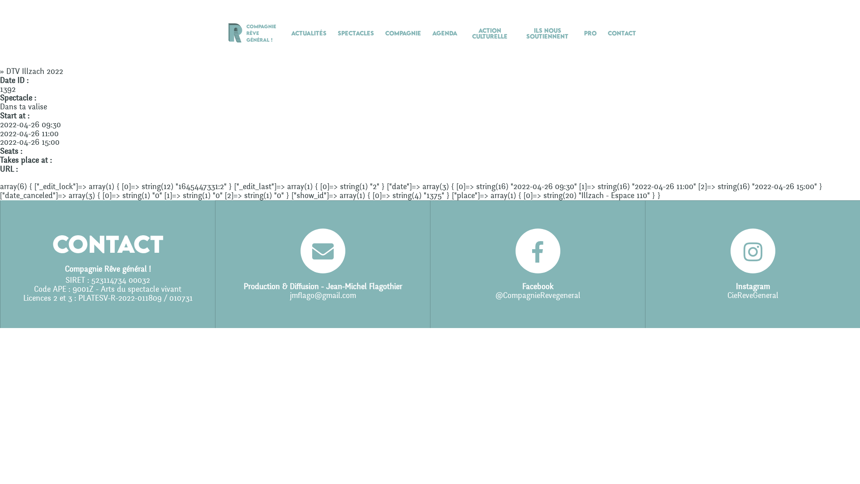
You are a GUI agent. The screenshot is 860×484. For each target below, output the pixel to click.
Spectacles (356, 33)
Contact (622, 33)
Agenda (444, 33)
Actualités (309, 33)
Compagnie (403, 33)
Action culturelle (489, 33)
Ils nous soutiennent (547, 33)
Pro (590, 33)
